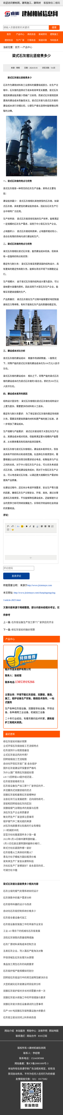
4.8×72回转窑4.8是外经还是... (18, 777)
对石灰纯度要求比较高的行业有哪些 (22, 826)
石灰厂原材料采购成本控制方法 (19, 944)
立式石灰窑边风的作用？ (16, 755)
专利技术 (54, 40)
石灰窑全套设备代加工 (15, 917)
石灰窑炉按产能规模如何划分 (18, 971)
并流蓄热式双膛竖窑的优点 (17, 790)
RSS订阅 (42, 1036)
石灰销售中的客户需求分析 (17, 897)
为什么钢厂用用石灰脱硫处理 (18, 772)
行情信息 (31, 40)
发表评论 (16, 576)
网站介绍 (9, 1031)
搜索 (54, 27)
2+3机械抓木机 (11, 830)
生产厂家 (20, 40)
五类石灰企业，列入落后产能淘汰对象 (23, 951)
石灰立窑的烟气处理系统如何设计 (20, 891)
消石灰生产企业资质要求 (16, 812)
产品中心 (20, 34)
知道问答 (43, 40)
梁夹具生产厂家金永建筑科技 (18, 861)
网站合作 (31, 1036)
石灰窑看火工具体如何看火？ (18, 852)
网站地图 (53, 1031)
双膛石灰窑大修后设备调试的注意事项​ (23, 1004)
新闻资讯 (43, 34)
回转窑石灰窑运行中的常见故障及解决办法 (25, 977)
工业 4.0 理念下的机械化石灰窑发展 (21, 931)
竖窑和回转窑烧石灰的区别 (17, 803)
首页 (9, 34)
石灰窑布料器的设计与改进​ (17, 904)
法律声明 (42, 1031)
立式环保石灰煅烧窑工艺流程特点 (20, 746)
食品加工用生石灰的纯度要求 (18, 964)
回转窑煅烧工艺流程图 (15, 759)
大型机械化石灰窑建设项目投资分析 (22, 984)
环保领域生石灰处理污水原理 (18, 957)
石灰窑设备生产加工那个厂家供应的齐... (24, 786)
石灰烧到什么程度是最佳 (16, 750)
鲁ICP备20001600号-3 (37, 1063)
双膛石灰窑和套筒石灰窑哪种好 (19, 794)
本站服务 (20, 1031)
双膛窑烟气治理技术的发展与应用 (20, 808)
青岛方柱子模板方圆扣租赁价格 (19, 857)
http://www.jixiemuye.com (39, 585)
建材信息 (9, 40)
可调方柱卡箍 (10, 870)
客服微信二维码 (52, 3)
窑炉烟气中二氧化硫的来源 (17, 821)
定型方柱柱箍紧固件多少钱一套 (19, 834)
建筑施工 (54, 34)
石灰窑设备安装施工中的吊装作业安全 (23, 924)
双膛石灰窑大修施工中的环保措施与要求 (24, 997)
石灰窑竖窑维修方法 (13, 781)
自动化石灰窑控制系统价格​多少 (19, 911)
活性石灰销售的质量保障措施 (18, 937)
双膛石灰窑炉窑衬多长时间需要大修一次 (24, 991)
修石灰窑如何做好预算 (23, 629)
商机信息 (31, 34)
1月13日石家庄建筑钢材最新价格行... (22, 843)
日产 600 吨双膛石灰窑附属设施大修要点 (24, 1011)
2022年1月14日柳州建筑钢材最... (20, 839)
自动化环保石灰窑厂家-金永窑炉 (20, 763)
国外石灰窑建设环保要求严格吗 (19, 768)
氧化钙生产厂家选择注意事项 (18, 817)
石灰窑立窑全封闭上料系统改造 (19, 1017)
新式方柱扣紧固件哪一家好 (17, 848)
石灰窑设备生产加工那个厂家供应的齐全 (32, 622)
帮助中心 (31, 1031)
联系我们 (20, 1036)
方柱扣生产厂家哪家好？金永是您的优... (24, 865)
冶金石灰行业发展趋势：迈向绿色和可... (24, 799)
